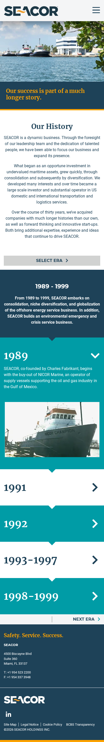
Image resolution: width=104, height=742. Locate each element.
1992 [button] (16, 524)
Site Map (10, 724)
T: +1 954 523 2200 (17, 672)
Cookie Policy (52, 724)
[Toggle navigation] (96, 10)
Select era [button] (50, 260)
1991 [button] (15, 487)
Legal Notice (30, 724)
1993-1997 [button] (30, 560)
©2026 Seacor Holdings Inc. (27, 729)
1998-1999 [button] (31, 596)
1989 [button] (16, 356)
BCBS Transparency (80, 724)
